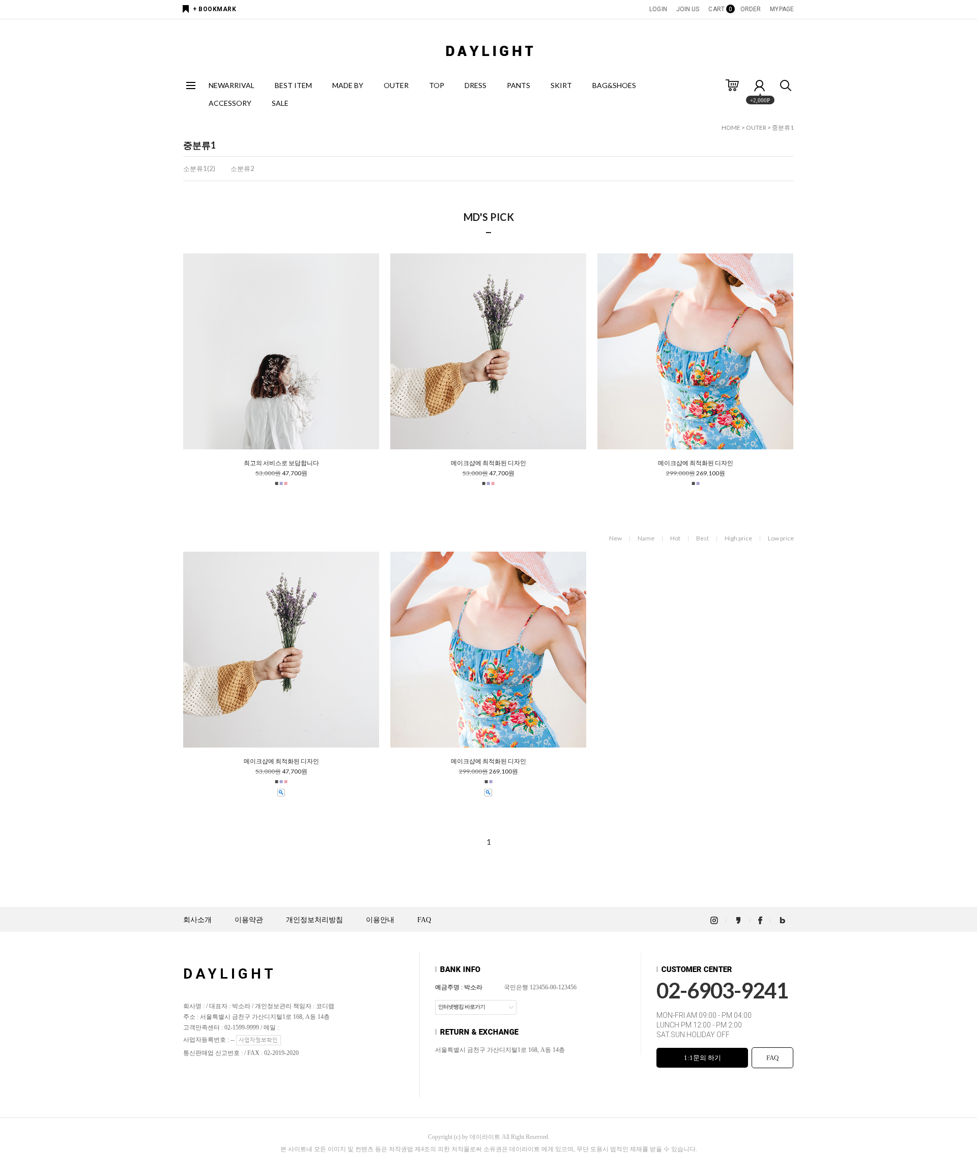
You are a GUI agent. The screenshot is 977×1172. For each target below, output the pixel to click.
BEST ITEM (293, 85)
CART (719, 9)
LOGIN (658, 9)
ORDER (750, 9)
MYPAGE (782, 9)
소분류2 (242, 168)
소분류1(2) (199, 168)
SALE (280, 103)
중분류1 (783, 127)
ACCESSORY (230, 103)
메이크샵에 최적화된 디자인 (488, 463)
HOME (731, 127)
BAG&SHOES (614, 85)
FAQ (424, 920)
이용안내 (380, 920)
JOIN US (688, 9)
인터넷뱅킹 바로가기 (461, 1007)
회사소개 (197, 920)
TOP (436, 85)
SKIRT (561, 85)
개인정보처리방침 (314, 920)
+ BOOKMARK (214, 9)
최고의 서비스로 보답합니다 (281, 463)
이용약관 (249, 920)
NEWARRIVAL (231, 85)
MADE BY (347, 85)
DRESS (475, 85)
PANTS (518, 85)
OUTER (396, 85)
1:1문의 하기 (702, 1058)
